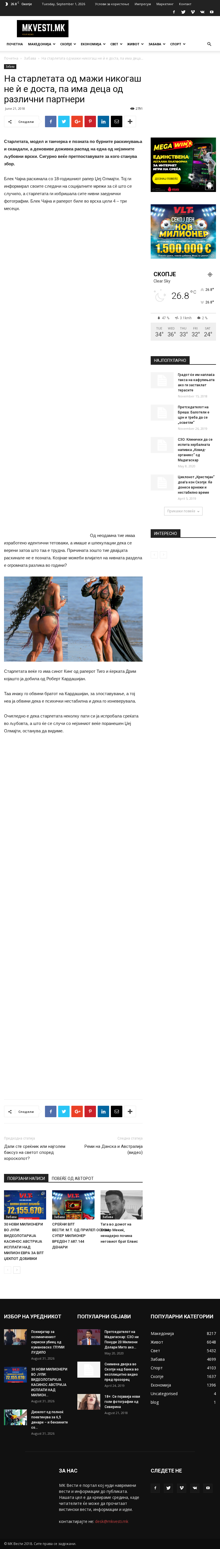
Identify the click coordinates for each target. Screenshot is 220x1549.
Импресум (143, 4)
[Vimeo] (192, 12)
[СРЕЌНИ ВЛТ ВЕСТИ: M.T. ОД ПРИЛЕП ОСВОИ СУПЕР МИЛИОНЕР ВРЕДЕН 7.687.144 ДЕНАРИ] (73, 1204)
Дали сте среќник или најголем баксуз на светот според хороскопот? (34, 1152)
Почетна (15, 44)
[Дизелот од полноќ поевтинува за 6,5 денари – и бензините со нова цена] (15, 1417)
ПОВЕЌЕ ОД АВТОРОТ (73, 1178)
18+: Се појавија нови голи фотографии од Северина (122, 1402)
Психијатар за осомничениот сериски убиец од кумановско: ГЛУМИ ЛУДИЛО (47, 1342)
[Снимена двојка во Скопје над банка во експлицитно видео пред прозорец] (88, 1370)
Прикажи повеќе (181, 511)
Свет (114, 44)
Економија (91, 44)
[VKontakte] (202, 12)
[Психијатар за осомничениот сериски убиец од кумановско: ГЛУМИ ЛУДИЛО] (15, 1337)
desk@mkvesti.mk (111, 1521)
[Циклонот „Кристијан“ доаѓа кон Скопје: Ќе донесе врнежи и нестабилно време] (162, 482)
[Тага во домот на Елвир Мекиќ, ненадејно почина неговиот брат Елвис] (122, 1204)
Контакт (185, 4)
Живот (133, 44)
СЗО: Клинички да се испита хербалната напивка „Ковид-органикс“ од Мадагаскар (195, 450)
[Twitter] (183, 12)
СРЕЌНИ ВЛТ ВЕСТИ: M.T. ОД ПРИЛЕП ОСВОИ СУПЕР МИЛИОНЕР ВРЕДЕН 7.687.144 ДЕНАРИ (80, 1235)
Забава (154, 44)
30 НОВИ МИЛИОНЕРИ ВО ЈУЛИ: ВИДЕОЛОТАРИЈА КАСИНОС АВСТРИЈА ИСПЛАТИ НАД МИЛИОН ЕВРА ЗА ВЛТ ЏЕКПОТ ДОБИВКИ (24, 1241)
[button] (209, 44)
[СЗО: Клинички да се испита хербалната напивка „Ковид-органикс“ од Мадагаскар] (162, 445)
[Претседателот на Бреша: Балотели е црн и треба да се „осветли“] (162, 413)
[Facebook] (174, 12)
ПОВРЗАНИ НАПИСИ (26, 1178)
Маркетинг (165, 4)
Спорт (175, 44)
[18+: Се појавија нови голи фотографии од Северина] (88, 1402)
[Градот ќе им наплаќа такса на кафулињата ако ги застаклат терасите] (162, 380)
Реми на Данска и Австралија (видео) (114, 1149)
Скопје (66, 44)
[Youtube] (211, 12)
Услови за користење (112, 4)
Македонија (39, 44)
